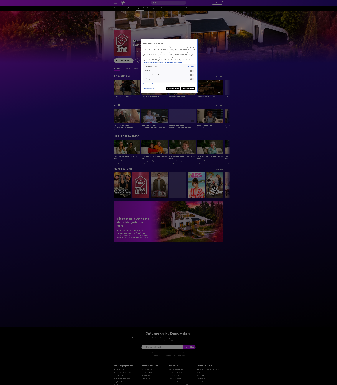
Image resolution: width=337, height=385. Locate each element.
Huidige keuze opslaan (173, 88)
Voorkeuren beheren (149, 88)
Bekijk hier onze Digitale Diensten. (173, 62)
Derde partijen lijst (148, 83)
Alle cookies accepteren (188, 88)
